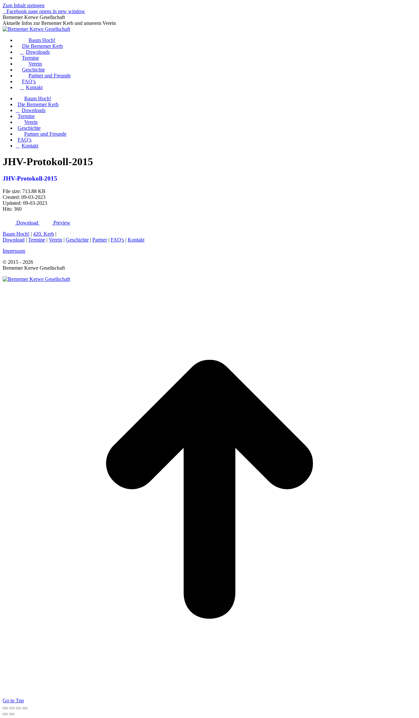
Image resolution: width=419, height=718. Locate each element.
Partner (99, 240)
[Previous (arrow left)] (5, 714)
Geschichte (77, 240)
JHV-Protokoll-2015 (30, 178)
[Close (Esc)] (5, 708)
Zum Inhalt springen (24, 5)
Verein (55, 240)
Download (14, 240)
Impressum (14, 251)
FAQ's (117, 240)
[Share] (11, 708)
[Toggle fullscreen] (18, 708)
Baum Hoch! (16, 234)
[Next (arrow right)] (11, 714)
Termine (36, 240)
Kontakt (136, 240)
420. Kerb (43, 234)
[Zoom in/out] (24, 708)
